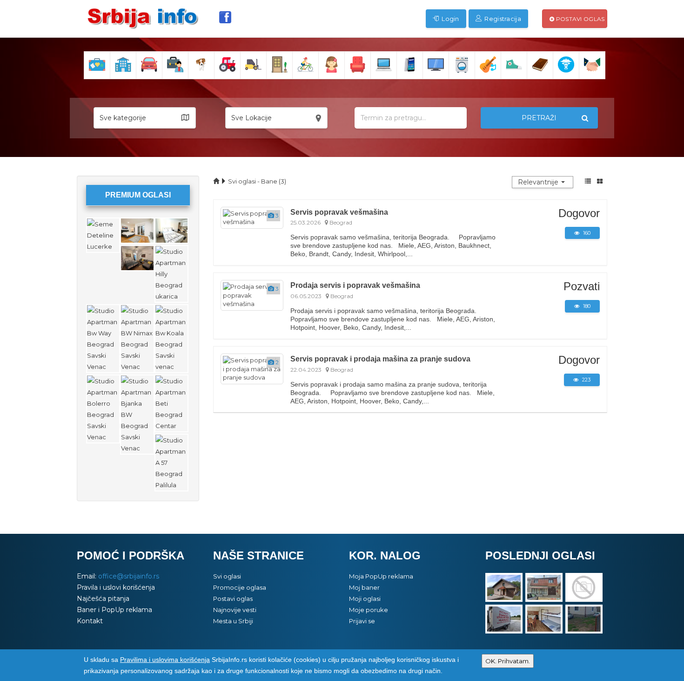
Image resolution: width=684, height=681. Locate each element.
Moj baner (364, 587)
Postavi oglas (579, 18)
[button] (145, 118)
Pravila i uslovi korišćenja (116, 587)
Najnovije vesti (234, 609)
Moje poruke (368, 609)
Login (449, 18)
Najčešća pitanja (103, 598)
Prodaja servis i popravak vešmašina (355, 285)
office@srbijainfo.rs (128, 576)
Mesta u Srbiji (233, 621)
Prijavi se (362, 621)
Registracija (502, 18)
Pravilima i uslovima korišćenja (165, 659)
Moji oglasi (365, 598)
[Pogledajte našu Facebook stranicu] (225, 17)
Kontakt (90, 621)
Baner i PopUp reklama (114, 610)
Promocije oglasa (239, 587)
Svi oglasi (227, 576)
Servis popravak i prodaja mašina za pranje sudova (380, 358)
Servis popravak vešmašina (339, 212)
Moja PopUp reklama (381, 576)
